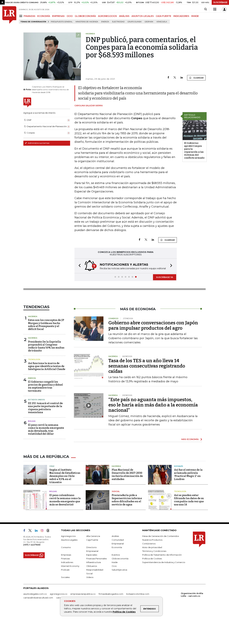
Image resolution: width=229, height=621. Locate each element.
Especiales (91, 555)
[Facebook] (168, 77)
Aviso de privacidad (152, 547)
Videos (89, 577)
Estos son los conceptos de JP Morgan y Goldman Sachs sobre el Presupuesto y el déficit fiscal (46, 325)
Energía (105, 22)
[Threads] (49, 531)
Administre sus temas (38, 143)
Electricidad (118, 22)
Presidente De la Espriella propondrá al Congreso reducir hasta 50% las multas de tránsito (46, 346)
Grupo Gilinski (135, 22)
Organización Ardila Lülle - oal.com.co (192, 594)
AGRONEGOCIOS (107, 16)
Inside (115, 562)
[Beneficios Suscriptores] (214, 9)
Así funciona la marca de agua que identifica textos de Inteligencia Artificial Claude (46, 366)
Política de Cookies (124, 611)
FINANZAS (29, 16)
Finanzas (65, 558)
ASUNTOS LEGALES (142, 16)
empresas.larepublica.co (82, 594)
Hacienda (32, 316)
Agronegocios (68, 536)
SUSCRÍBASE (220, 2)
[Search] (205, 9)
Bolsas (32, 421)
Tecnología (34, 359)
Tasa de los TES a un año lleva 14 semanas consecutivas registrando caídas (146, 366)
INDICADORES (181, 16)
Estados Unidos (36, 400)
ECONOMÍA (43, 16)
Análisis (115, 536)
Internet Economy (70, 566)
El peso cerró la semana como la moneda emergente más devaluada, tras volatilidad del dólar (46, 429)
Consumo (66, 547)
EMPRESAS (58, 16)
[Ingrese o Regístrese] (224, 9)
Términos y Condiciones (154, 551)
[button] (78, 266)
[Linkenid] (37, 531)
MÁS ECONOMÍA (190, 439)
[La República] (9, 15)
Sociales (178, 466)
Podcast (65, 569)
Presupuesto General (61, 22)
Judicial (116, 491)
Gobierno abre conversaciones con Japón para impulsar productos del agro (153, 325)
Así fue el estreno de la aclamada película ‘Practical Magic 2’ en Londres (188, 474)
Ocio (114, 566)
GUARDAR (198, 78)
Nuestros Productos (152, 540)
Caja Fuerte (92, 540)
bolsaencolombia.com (137, 594)
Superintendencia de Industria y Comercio (163, 562)
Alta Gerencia (93, 536)
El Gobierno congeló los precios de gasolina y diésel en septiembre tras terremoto (45, 386)
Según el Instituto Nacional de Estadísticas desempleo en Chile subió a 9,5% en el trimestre (64, 476)
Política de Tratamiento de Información (162, 555)
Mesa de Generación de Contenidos (160, 536)
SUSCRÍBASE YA (164, 277)
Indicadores (67, 562)
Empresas (66, 555)
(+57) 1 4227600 (31, 544)
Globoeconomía (120, 558)
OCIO (70, 16)
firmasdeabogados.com (111, 594)
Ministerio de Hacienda (87, 22)
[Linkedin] (182, 77)
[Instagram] (43, 531)
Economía (117, 547)
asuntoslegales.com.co (35, 594)
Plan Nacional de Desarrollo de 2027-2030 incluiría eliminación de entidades (127, 474)
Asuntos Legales (69, 540)
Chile (51, 466)
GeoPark (149, 22)
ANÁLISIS (124, 16)
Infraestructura (93, 562)
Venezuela (161, 22)
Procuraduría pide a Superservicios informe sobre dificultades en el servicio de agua (127, 500)
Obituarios (91, 566)
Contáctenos (148, 543)
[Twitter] (174, 77)
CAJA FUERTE (163, 16)
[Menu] (21, 16)
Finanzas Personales (96, 558)
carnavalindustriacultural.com (38, 597)
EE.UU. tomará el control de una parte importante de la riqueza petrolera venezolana (45, 408)
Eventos (116, 555)
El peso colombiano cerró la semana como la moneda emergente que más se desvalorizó (65, 500)
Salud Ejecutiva (119, 569)
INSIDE (195, 16)
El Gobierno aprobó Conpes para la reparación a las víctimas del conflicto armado (194, 150)
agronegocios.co (58, 594)
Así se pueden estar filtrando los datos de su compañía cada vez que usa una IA (189, 500)
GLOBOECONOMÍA (85, 16)
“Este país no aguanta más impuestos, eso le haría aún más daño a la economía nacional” (153, 405)
